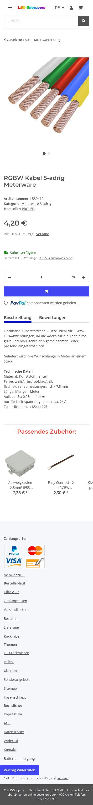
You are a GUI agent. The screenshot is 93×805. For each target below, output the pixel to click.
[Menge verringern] (9, 277)
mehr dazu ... (14, 575)
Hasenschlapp (15, 697)
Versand (42, 234)
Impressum (13, 714)
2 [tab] (48, 153)
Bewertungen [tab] (53, 317)
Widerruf (11, 740)
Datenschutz (14, 732)
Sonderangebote (17, 679)
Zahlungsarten (15, 600)
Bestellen (11, 618)
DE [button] (57, 7)
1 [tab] (44, 153)
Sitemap (10, 688)
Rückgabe (11, 636)
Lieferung (11, 627)
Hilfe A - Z (11, 592)
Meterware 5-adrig (36, 203)
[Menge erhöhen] (83, 277)
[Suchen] (83, 21)
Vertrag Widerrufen (19, 770)
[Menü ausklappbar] (10, 5)
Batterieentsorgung (19, 758)
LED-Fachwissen (16, 653)
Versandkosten (15, 609)
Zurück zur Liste (18, 39)
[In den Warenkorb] (7, 54)
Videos (9, 661)
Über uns (11, 670)
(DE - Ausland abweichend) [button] (55, 258)
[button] (71, 7)
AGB (7, 723)
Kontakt (10, 749)
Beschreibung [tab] (17, 317)
